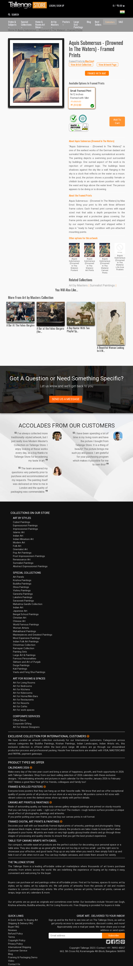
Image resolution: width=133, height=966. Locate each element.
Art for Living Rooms (24, 682)
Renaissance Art (21, 559)
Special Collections (26, 23)
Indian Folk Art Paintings (26, 641)
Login (52, 5)
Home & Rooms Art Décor (40, 24)
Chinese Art (19, 621)
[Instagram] (118, 942)
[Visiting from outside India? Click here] (88, 736)
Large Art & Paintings (24, 655)
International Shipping (19, 947)
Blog (89, 21)
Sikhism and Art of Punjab (27, 661)
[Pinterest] (123, 942)
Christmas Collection (24, 644)
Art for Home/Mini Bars (25, 696)
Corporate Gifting (22, 723)
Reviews (12, 930)
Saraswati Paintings (23, 600)
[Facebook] (113, 942)
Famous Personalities (24, 658)
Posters (66, 21)
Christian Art (19, 617)
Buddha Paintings (22, 583)
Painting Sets (20, 651)
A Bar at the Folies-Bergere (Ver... (50, 330)
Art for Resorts (21, 703)
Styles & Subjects (12, 23)
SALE (121, 21)
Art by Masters (55, 23)
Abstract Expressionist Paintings (30, 566)
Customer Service (17, 950)
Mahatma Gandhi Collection (27, 604)
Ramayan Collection (23, 648)
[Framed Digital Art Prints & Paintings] (61, 821)
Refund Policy (15, 933)
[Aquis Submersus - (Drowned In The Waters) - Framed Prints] (36, 73)
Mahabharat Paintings (24, 631)
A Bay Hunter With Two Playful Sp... (78, 330)
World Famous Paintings (26, 624)
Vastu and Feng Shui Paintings (29, 672)
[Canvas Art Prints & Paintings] (50, 802)
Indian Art (18, 535)
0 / (117, 5)
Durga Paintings (21, 665)
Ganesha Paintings (23, 593)
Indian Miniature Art (23, 539)
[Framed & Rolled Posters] (44, 786)
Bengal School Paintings (26, 614)
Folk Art (17, 545)
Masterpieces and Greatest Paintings (32, 634)
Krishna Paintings (22, 580)
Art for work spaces (23, 709)
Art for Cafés (20, 706)
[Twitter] (108, 942)
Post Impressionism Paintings (29, 556)
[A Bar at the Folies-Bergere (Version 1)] (51, 314)
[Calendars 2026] (31, 767)
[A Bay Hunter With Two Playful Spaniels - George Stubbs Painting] (81, 313)
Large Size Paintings (78, 24)
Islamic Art (18, 532)
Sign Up (60, 5)
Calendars (110, 22)
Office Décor (19, 720)
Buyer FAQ (13, 926)
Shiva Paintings (21, 587)
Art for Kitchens (21, 689)
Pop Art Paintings (22, 552)
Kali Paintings (20, 668)
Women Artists (21, 627)
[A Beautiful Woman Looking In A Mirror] (111, 323)
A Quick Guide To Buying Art (23, 920)
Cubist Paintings (21, 522)
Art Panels (18, 576)
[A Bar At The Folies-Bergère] (20, 312)
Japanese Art (20, 610)
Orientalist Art (20, 549)
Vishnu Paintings (22, 590)
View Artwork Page (107, 64)
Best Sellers (98, 23)
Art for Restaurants (23, 699)
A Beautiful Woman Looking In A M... (110, 349)
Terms (11, 937)
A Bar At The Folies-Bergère (20, 325)
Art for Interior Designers (26, 727)
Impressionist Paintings (25, 528)
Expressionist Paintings (25, 525)
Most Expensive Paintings (26, 638)
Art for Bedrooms (22, 686)
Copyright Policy (16, 940)
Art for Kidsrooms (22, 692)
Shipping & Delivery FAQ (20, 923)
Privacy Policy (15, 943)
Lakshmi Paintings (22, 597)
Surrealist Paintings (102, 285)
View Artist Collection (81, 64)
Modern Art (19, 542)
